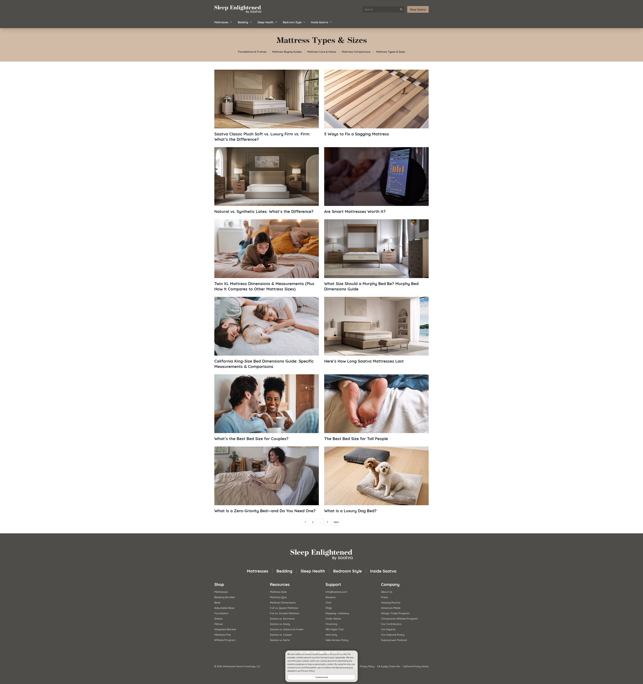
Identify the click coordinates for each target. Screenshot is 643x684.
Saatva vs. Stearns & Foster (287, 629)
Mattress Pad (222, 634)
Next (336, 522)
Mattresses (221, 22)
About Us (386, 591)
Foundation (221, 613)
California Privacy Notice (416, 666)
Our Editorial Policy (392, 634)
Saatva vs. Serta (280, 639)
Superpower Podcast (394, 639)
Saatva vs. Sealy (280, 623)
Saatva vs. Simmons (282, 618)
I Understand (321, 677)
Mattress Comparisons (356, 51)
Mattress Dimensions (283, 602)
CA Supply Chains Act (388, 666)
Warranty (331, 634)
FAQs (329, 607)
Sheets (218, 618)
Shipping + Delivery (337, 613)
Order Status (333, 618)
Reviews (331, 597)
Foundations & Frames (252, 51)
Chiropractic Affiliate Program (399, 618)
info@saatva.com (336, 591)
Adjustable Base (224, 607)
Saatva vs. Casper (281, 634)
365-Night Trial (334, 629)
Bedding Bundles (224, 597)
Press (384, 597)
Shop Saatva (418, 9)
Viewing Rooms (390, 602)
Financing (331, 623)
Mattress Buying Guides (287, 51)
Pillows (218, 623)
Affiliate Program (225, 639)
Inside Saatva (319, 22)
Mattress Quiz (278, 597)
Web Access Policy (337, 639)
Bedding (243, 22)
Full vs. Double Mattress (284, 613)
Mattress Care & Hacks (321, 51)
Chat (328, 602)
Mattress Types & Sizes (390, 51)
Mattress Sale (278, 591)
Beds (217, 602)
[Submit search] (401, 9)
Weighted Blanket (225, 629)
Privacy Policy (367, 666)
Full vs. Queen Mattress (284, 607)
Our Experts (388, 629)
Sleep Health (265, 22)
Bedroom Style (292, 22)
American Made (391, 607)
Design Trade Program (395, 613)
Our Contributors (391, 623)
